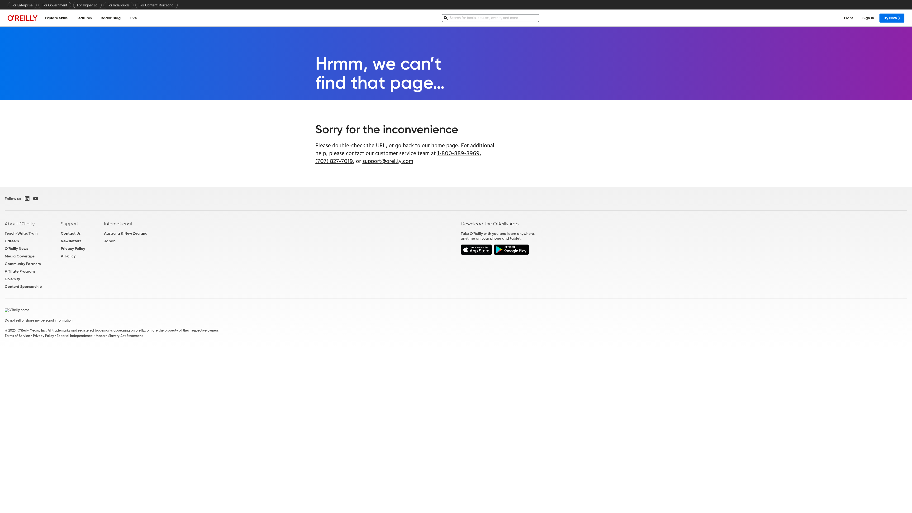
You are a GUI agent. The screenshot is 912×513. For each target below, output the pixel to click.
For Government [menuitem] (55, 5)
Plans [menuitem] (848, 17)
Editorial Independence (75, 336)
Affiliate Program (20, 271)
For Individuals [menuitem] (118, 5)
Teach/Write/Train (21, 233)
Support (69, 224)
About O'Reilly (20, 224)
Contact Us (71, 233)
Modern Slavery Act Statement (119, 336)
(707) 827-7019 (334, 160)
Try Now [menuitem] (890, 17)
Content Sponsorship (23, 286)
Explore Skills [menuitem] (56, 17)
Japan (109, 240)
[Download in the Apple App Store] (476, 253)
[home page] (23, 18)
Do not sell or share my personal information (38, 320)
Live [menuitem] (133, 17)
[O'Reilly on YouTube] (35, 198)
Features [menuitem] (84, 17)
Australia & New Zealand (125, 233)
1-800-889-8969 (458, 152)
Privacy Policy (73, 248)
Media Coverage (19, 256)
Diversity (12, 278)
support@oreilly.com (387, 160)
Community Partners (23, 263)
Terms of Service (17, 336)
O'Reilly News (16, 248)
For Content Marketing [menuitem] (156, 5)
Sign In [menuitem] (868, 17)
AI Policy (68, 256)
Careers (12, 240)
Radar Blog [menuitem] (111, 17)
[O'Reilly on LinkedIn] (27, 198)
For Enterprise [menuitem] (22, 5)
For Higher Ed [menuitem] (87, 5)
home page (444, 144)
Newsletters (71, 240)
